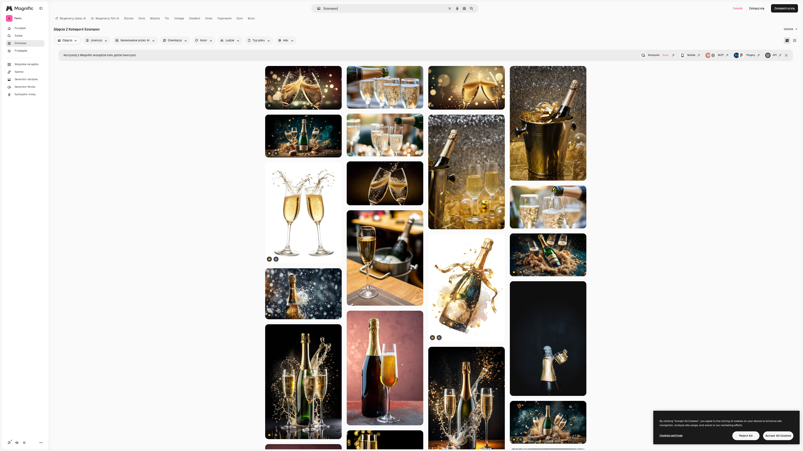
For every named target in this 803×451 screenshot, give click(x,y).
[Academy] (16, 442)
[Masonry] (787, 40)
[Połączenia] (9, 442)
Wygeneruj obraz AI (73, 18)
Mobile (691, 55)
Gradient (194, 18)
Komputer (658, 55)
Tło (167, 18)
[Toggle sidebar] (41, 8)
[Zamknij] (786, 55)
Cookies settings (671, 435)
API (775, 55)
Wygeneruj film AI (107, 18)
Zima (141, 18)
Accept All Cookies (778, 435)
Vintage (179, 18)
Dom (240, 18)
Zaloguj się (756, 8)
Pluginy (750, 55)
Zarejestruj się (784, 8)
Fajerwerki (224, 18)
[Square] (794, 40)
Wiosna (155, 18)
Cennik (738, 8)
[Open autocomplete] (317, 8)
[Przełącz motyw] (24, 442)
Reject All (746, 435)
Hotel (208, 18)
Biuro (251, 18)
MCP (721, 55)
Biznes (128, 18)
